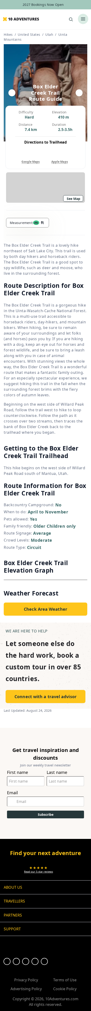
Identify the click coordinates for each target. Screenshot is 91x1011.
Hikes (8, 34)
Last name (57, 772)
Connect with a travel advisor (45, 696)
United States (29, 34)
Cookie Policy (65, 988)
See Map (73, 198)
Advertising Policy (26, 988)
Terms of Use (65, 979)
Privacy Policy (26, 979)
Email (12, 792)
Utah (49, 34)
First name (17, 772)
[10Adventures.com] (21, 19)
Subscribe (45, 814)
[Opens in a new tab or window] (7, 961)
